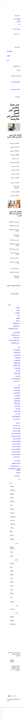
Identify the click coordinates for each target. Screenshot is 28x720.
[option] (14, 486)
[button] (14, 33)
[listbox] (14, 554)
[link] (14, 18)
